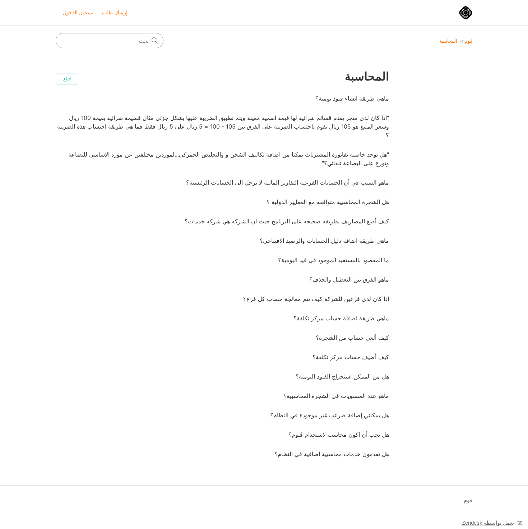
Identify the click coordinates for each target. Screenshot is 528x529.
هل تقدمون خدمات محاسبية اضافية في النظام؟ (331, 454)
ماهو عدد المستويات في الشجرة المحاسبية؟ (336, 395)
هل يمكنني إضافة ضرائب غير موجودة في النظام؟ (329, 415)
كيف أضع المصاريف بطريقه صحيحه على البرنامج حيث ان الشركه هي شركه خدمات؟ (287, 221)
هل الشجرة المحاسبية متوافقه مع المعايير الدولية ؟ (328, 201)
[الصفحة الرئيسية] (465, 12)
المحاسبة (448, 41)
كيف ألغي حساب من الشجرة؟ (352, 337)
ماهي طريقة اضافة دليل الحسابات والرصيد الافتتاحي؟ (324, 240)
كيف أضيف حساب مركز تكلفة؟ (350, 357)
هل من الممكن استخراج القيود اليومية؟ (342, 376)
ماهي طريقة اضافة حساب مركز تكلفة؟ (341, 318)
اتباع (67, 79)
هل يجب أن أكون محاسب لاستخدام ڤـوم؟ (338, 434)
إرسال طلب (115, 12)
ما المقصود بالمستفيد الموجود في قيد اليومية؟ (333, 260)
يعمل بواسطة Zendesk (488, 523)
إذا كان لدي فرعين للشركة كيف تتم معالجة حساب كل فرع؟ (316, 298)
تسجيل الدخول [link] (78, 12)
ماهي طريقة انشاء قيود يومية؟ (352, 98)
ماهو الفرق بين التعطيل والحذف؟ (349, 279)
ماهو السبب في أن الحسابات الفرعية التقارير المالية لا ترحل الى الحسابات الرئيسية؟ (287, 182)
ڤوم (468, 41)
